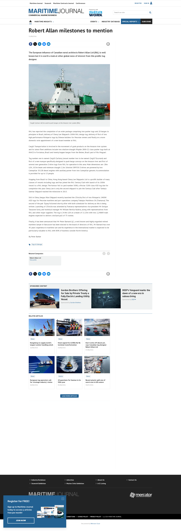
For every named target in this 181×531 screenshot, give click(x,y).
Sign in (83, 40)
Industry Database (38, 480)
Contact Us (132, 480)
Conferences (80, 3)
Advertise (70, 480)
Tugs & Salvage (37, 244)
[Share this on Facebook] (30, 44)
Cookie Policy (83, 517)
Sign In (146, 3)
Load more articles (69, 396)
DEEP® (134, 299)
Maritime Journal (36, 3)
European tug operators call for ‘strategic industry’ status (41, 381)
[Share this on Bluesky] (44, 44)
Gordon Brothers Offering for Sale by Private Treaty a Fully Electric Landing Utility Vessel (75, 295)
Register (138, 3)
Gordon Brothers (75, 302)
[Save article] (108, 44)
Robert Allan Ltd (35, 258)
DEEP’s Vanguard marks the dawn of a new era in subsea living (136, 293)
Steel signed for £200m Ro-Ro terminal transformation (69, 344)
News (32, 339)
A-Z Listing (102, 483)
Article (61, 376)
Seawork (48, 3)
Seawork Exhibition (38, 483)
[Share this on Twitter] (35, 44)
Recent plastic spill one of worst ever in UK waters (95, 381)
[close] (109, 40)
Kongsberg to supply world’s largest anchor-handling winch (41, 344)
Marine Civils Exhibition (75, 483)
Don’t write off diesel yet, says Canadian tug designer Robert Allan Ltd (96, 345)
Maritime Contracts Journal (63, 3)
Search (150, 12)
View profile (33, 260)
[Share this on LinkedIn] (39, 44)
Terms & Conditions (67, 517)
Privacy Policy (95, 517)
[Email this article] (48, 44)
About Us (101, 480)
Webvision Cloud (95, 523)
